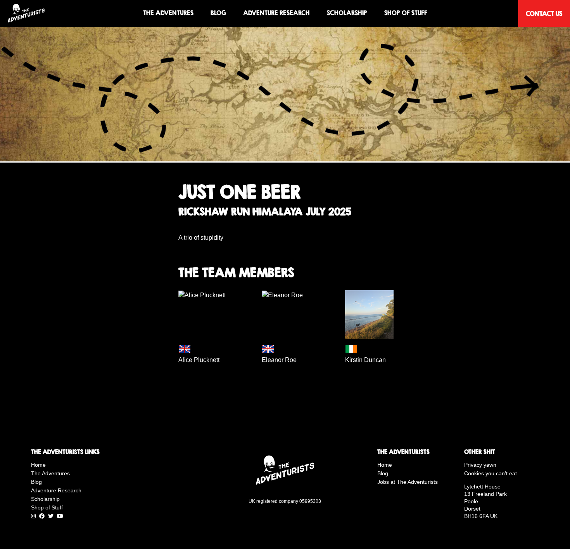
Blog (218, 13)
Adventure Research (276, 13)
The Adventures (168, 13)
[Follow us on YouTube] (60, 516)
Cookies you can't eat (490, 473)
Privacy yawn (480, 465)
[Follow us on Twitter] (51, 516)
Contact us (544, 13)
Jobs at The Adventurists (407, 482)
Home (38, 465)
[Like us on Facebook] (42, 516)
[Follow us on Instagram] (33, 516)
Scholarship (347, 13)
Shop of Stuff (405, 13)
